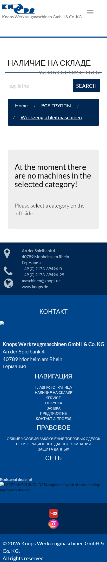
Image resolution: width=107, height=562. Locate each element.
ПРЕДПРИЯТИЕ (53, 413)
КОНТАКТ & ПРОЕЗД (53, 418)
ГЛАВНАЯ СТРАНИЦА (53, 387)
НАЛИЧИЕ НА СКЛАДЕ (53, 392)
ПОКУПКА (53, 403)
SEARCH (86, 85)
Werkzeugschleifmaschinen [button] (51, 117)
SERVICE (53, 397)
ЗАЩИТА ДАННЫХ (53, 449)
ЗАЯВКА (54, 408)
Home (21, 105)
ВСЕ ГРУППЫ (56, 105)
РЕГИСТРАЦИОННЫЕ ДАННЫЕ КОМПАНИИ (53, 444)
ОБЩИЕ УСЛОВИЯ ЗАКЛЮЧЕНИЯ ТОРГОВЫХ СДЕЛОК (53, 438)
